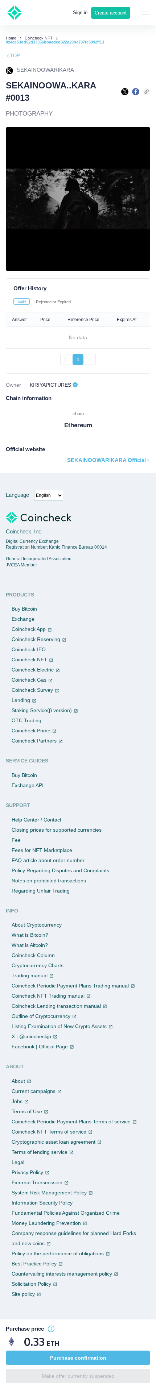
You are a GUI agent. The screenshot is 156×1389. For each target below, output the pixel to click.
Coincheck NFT (39, 38)
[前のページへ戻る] (65, 359)
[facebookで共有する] (135, 91)
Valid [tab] (22, 302)
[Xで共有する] (124, 91)
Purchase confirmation (78, 1358)
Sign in (80, 12)
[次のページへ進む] (90, 359)
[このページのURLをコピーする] (146, 91)
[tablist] (78, 301)
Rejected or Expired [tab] (53, 302)
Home (11, 38)
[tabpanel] (78, 338)
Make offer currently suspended (78, 1376)
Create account (111, 13)
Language (17, 495)
